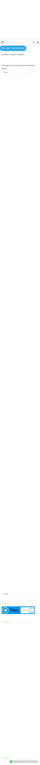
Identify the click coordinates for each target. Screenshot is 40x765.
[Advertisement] (20, 20)
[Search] (34, 43)
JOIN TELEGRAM (14, 48)
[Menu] (2, 43)
